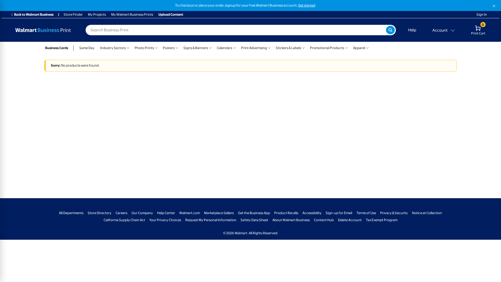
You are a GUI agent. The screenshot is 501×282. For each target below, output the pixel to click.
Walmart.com (189, 213)
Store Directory (99, 213)
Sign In (481, 14)
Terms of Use (366, 213)
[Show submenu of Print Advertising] (269, 47)
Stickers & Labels (288, 48)
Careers (121, 213)
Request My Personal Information (210, 220)
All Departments (71, 213)
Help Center (166, 213)
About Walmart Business (291, 220)
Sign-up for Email (339, 213)
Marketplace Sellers (219, 213)
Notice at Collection (427, 213)
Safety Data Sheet (254, 220)
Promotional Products (327, 48)
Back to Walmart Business (33, 14)
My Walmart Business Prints (132, 14)
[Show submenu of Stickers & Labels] (303, 47)
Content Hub (324, 220)
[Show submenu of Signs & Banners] (210, 47)
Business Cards (56, 48)
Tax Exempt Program (381, 220)
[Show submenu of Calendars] (234, 47)
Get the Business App (254, 213)
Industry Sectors (113, 48)
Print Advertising (254, 48)
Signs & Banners (195, 48)
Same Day (86, 48)
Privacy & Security (394, 213)
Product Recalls (286, 213)
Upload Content (170, 14)
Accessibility (311, 213)
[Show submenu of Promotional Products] (346, 47)
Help (412, 30)
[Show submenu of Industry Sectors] (128, 47)
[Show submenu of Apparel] (367, 47)
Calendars (224, 48)
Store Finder (73, 14)
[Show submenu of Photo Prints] (156, 47)
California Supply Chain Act (124, 220)
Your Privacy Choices (165, 220)
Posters (169, 48)
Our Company (142, 213)
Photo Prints (144, 48)
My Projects (97, 14)
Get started (306, 5)
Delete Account (350, 220)
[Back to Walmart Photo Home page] (43, 30)
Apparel (359, 48)
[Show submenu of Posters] (176, 47)
